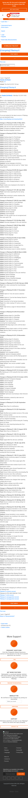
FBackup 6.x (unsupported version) (9, 597)
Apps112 (10, 740)
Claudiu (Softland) (5, 80)
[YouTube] (16, 778)
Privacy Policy (19, 752)
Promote (6, 761)
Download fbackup (11, 46)
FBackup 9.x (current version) (8, 591)
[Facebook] (4, 778)
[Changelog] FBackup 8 (9, 50)
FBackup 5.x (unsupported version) (9, 599)
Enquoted (5, 741)
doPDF (9, 738)
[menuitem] (6, 25)
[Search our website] (26, 14)
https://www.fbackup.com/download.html (11, 119)
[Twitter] (8, 778)
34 (5, 81)
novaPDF (5, 738)
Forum (16, 791)
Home (5, 748)
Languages (7, 752)
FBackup (6, 750)
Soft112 (5, 740)
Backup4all (5, 737)
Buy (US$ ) (14, 9)
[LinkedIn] (12, 778)
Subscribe (21, 774)
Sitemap (11, 791)
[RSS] (21, 778)
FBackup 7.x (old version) (7, 595)
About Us (6, 756)
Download (18, 748)
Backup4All (19, 750)
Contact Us (7, 759)
